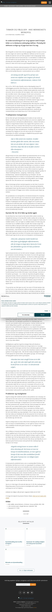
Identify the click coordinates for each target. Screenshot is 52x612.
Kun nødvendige (25, 314)
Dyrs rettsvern (12, 5)
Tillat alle (42, 314)
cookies (34, 607)
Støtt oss (44, 2)
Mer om (26, 570)
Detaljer (46, 310)
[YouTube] (28, 592)
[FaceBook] (20, 592)
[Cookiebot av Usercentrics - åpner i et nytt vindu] (45, 296)
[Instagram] (31, 592)
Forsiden (6, 5)
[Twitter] (24, 592)
